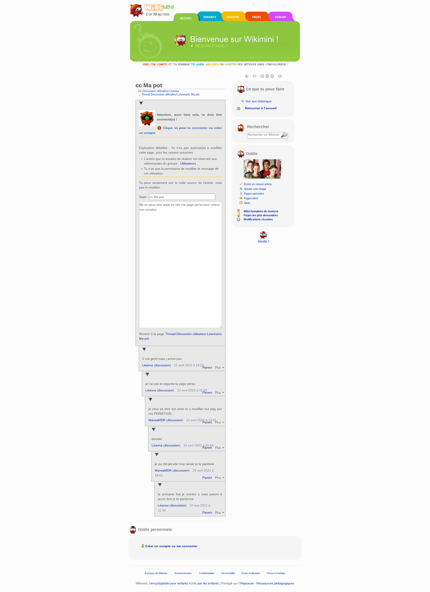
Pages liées (251, 198)
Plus (218, 367)
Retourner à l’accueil (261, 108)
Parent (207, 367)
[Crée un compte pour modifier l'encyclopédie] (215, 64)
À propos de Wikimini (156, 573)
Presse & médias (276, 573)
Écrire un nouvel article (258, 184)
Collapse (141, 103)
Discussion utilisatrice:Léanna (160, 91)
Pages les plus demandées (261, 215)
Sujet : (143, 197)
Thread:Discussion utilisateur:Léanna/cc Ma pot (170, 94)
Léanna (147, 365)
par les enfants (208, 583)
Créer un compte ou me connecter (171, 546)
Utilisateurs (188, 163)
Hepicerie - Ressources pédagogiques (267, 583)
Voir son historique (258, 101)
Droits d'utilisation (250, 573)
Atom (247, 203)
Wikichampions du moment (261, 211)
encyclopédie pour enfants (169, 583)
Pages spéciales (254, 193)
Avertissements (183, 573)
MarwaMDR (156, 420)
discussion (162, 365)
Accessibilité (228, 573)
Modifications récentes (258, 219)
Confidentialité (206, 573)
